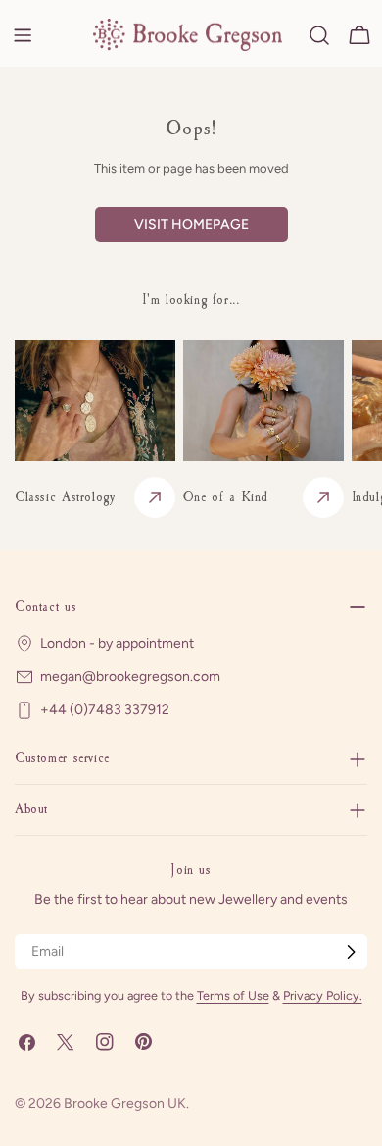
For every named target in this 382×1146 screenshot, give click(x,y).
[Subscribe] (350, 951)
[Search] (319, 35)
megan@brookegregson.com (130, 676)
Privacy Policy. (322, 995)
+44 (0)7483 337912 (104, 710)
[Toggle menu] (22, 35)
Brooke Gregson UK (125, 1103)
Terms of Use (233, 995)
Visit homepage (191, 224)
